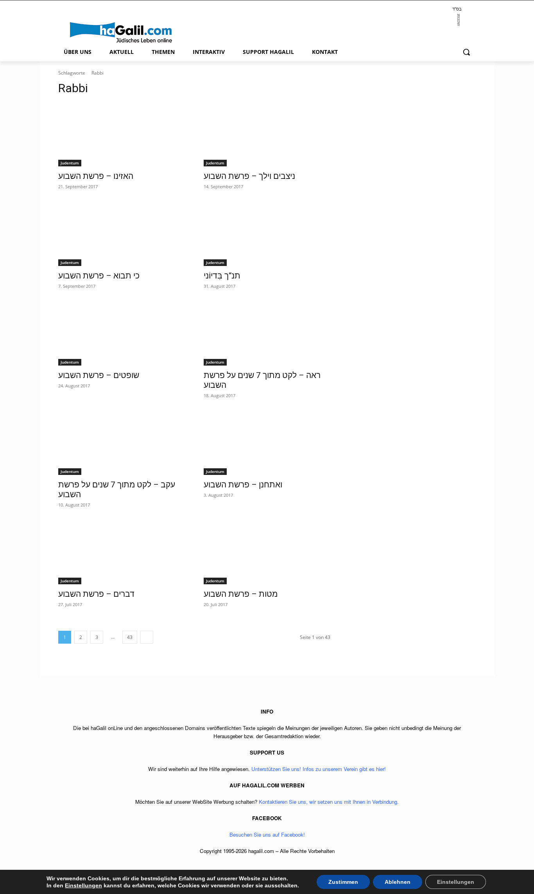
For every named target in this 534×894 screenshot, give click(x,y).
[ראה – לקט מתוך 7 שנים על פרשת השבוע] (267, 334)
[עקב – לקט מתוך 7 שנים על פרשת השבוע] (121, 443)
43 (130, 637)
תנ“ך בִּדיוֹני (222, 275)
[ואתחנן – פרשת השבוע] (267, 443)
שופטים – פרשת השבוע (98, 375)
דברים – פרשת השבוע (96, 594)
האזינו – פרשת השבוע (95, 176)
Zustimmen (343, 882)
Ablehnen (397, 882)
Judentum (70, 163)
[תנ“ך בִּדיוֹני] (267, 234)
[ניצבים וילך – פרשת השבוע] (267, 134)
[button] (466, 52)
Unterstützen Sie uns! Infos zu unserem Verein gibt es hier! (318, 769)
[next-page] (146, 637)
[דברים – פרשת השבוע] (121, 552)
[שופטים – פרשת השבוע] (121, 334)
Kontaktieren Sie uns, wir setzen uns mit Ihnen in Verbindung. (329, 801)
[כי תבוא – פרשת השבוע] (121, 234)
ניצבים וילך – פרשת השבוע (249, 176)
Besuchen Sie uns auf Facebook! (267, 834)
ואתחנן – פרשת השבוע (243, 484)
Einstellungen (83, 885)
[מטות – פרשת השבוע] (267, 552)
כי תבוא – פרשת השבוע (99, 275)
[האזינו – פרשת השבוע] (121, 134)
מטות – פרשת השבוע (241, 594)
